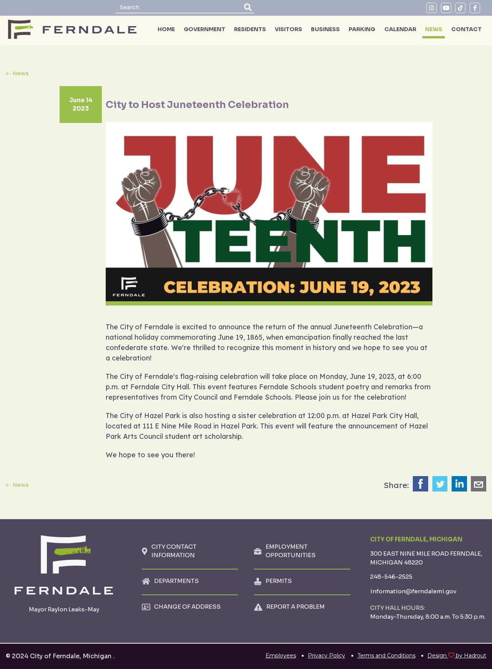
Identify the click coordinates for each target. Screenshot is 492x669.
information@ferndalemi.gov (413, 591)
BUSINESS (325, 29)
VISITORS (288, 29)
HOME (166, 29)
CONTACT (466, 29)
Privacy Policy (326, 655)
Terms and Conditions (386, 655)
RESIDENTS (250, 29)
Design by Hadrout (456, 655)
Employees (281, 655)
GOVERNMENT (204, 29)
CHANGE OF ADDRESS (187, 606)
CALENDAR (400, 29)
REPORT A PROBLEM (295, 606)
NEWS (433, 29)
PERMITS (279, 580)
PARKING (362, 29)
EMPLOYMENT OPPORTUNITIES (291, 551)
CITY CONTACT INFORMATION (173, 551)
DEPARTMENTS (176, 580)
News (21, 73)
